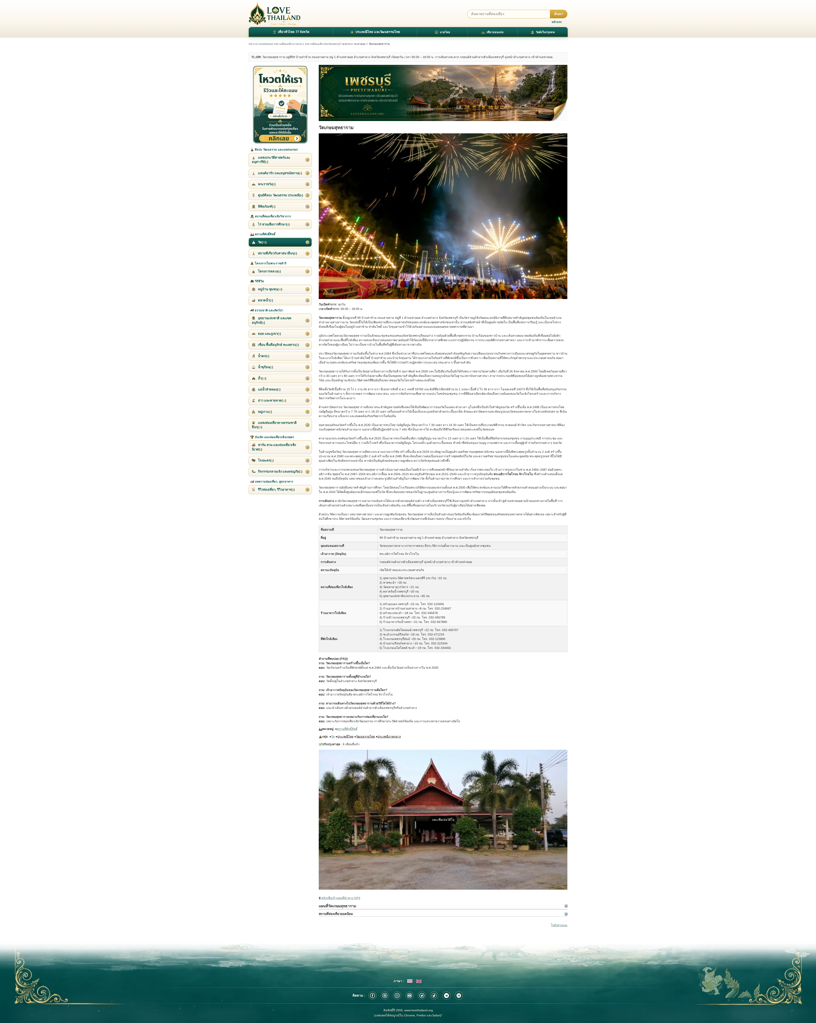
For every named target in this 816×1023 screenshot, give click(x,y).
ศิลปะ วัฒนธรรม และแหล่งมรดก (276, 149)
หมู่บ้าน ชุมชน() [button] (269, 289)
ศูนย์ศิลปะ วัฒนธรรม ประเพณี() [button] (280, 195)
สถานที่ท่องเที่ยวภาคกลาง (289, 44)
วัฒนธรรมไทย (365, 736)
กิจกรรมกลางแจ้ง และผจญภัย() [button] (279, 471)
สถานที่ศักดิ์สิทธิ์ (347, 729)
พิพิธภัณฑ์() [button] (266, 206)
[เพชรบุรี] (443, 93)
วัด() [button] (261, 242)
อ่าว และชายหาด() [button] (271, 400)
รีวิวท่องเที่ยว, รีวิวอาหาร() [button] (276, 489)
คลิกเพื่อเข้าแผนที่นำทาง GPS (340, 898)
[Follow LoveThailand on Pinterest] (385, 996)
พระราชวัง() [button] (266, 184)
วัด (333, 736)
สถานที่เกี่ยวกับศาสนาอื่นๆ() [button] (277, 253)
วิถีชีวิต (259, 281)
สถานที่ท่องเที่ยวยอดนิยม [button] (336, 914)
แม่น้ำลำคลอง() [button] (268, 389)
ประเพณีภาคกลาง (389, 736)
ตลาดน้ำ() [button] (265, 300)
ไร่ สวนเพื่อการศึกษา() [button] (273, 224)
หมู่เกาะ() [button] (264, 411)
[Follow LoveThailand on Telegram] (446, 996)
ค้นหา (558, 14)
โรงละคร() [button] (265, 460)
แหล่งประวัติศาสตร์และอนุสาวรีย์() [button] (271, 160)
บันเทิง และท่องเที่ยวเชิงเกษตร (274, 437)
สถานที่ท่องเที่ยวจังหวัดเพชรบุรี (323, 44)
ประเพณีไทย (345, 736)
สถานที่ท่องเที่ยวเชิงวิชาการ (272, 216)
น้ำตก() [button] (263, 356)
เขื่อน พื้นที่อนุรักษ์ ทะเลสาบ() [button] (278, 344)
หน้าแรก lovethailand (261, 44)
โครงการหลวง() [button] (269, 271)
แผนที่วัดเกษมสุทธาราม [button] (337, 906)
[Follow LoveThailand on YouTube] (409, 996)
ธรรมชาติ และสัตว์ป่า (268, 310)
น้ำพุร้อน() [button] (265, 367)
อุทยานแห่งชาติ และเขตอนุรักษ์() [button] (271, 320)
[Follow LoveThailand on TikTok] (434, 996)
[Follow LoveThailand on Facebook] (372, 996)
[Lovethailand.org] (274, 13)
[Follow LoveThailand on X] (422, 996)
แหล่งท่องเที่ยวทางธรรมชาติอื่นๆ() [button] (274, 425)
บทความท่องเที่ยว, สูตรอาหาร (273, 481)
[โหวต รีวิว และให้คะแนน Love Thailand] (280, 104)
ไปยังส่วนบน (559, 925)
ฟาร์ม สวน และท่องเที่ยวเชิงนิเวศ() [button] (274, 447)
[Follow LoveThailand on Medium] (459, 996)
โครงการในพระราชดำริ (270, 263)
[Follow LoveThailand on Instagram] (397, 996)
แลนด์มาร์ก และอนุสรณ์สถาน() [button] (279, 173)
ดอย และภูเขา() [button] (269, 333)
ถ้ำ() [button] (261, 378)
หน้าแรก (557, 22)
